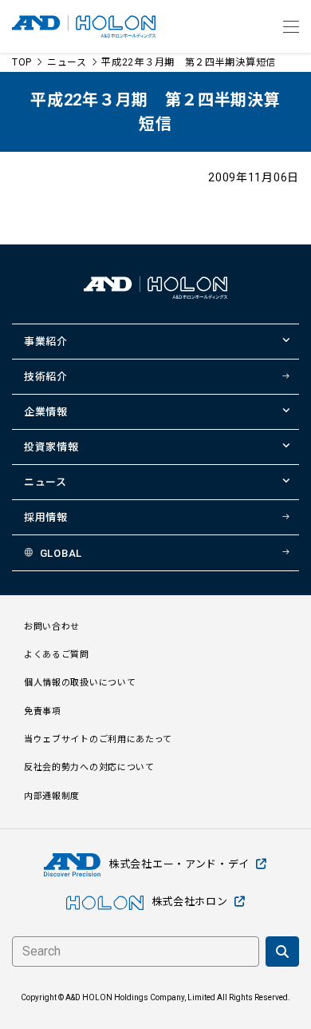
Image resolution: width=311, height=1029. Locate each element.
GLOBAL (61, 553)
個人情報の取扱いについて (80, 682)
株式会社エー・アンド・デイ (179, 864)
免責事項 (42, 711)
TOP (22, 62)
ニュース (67, 62)
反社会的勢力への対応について (89, 767)
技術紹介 (46, 377)
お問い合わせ (52, 627)
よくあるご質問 (56, 655)
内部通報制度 (52, 796)
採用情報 (46, 517)
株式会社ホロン (190, 902)
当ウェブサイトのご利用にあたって (98, 739)
